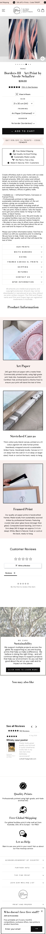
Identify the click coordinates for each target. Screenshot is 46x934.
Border (23, 119)
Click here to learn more (23, 670)
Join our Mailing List (22, 883)
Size (23, 99)
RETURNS (23, 272)
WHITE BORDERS (23, 252)
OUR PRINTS (23, 247)
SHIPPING (23, 267)
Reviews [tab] (8, 573)
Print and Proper (22, 904)
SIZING (23, 257)
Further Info (22, 868)
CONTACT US (23, 277)
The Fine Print (22, 875)
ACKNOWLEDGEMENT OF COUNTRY (22, 860)
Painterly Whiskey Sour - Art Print (11, 756)
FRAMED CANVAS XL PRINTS (23, 262)
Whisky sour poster (17, 740)
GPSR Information (23, 282)
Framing (23, 109)
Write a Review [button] (24, 566)
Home (22, 69)
